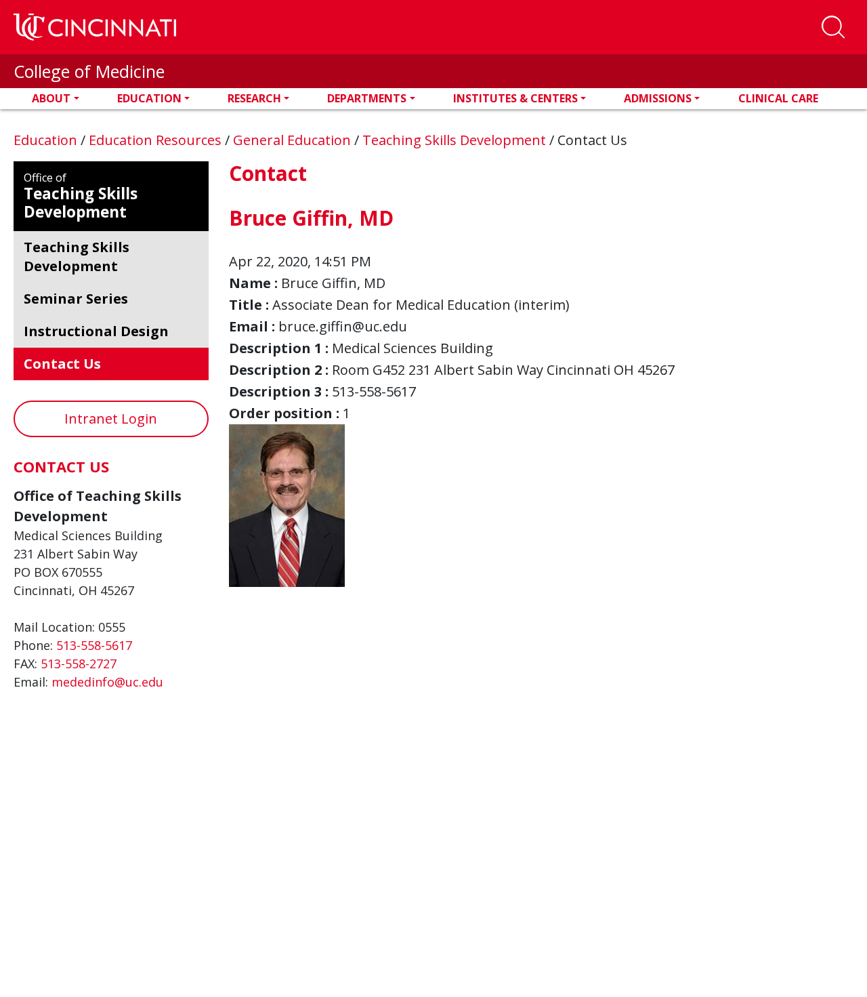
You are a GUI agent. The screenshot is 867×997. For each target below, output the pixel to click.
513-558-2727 (79, 663)
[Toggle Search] (833, 27)
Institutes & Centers (515, 98)
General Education (293, 140)
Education (149, 98)
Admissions (658, 98)
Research (254, 98)
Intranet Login (110, 418)
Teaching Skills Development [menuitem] (76, 256)
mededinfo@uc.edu (107, 682)
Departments (366, 98)
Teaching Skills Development (455, 140)
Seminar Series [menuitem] (76, 298)
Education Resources (157, 140)
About (51, 98)
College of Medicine (89, 71)
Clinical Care (778, 98)
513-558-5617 (94, 645)
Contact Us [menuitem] (62, 363)
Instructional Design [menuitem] (96, 331)
